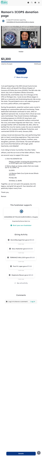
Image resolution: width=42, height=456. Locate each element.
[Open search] (32, 2)
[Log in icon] (35, 2)
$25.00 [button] (31, 275)
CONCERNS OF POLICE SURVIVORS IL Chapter (20, 22)
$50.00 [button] (31, 240)
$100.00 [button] (30, 249)
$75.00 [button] (29, 266)
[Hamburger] (39, 2)
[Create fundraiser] (28, 2)
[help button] (39, 453)
